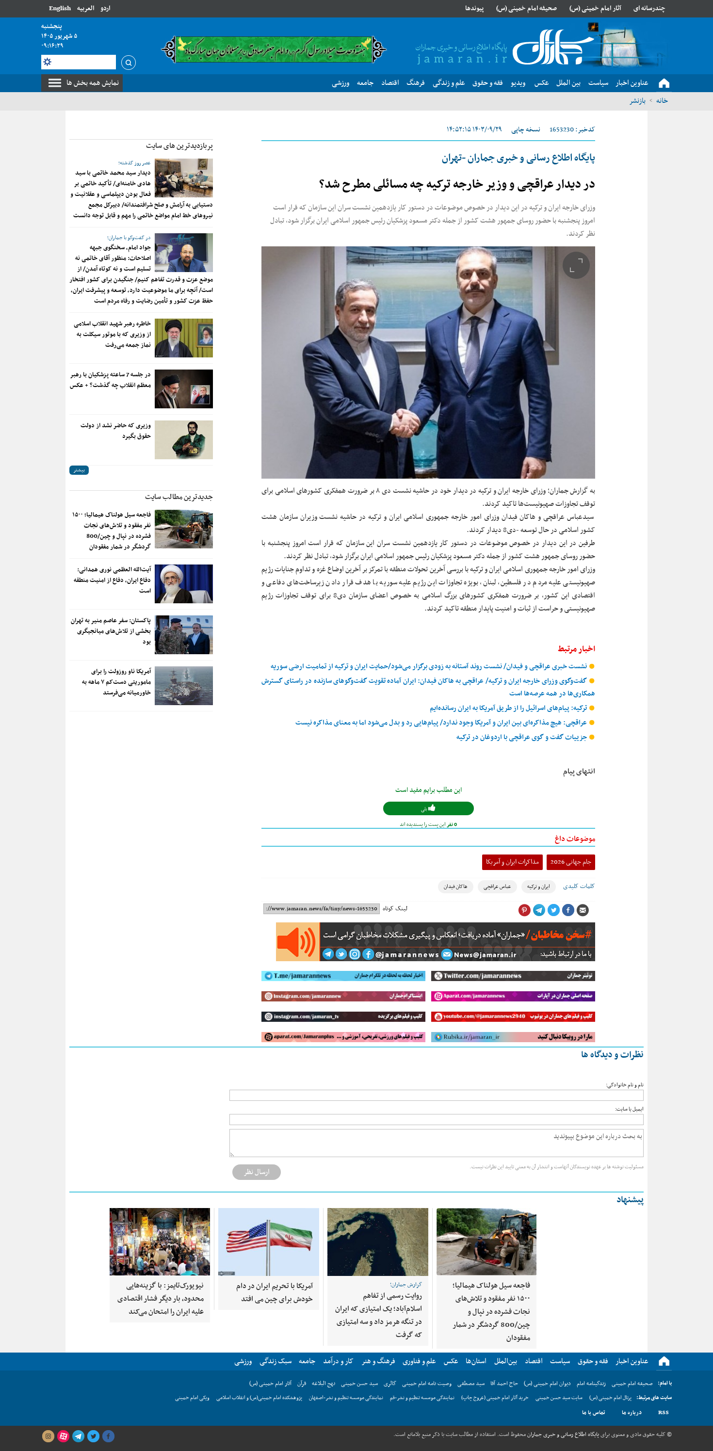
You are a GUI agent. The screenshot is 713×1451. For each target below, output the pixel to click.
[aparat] (63, 1436)
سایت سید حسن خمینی (559, 1398)
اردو (105, 8)
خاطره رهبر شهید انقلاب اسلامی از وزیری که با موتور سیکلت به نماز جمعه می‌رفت (112, 335)
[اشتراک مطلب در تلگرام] (539, 910)
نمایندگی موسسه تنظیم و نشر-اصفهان (346, 1398)
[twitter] (93, 1436)
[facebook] (108, 1436)
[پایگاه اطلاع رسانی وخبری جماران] (503, 48)
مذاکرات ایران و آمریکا (512, 862)
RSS (663, 1413)
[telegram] (78, 1436)
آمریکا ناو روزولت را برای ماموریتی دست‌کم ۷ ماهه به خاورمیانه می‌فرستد (116, 682)
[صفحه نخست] (664, 83)
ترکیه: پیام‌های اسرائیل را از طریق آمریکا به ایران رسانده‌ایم (509, 708)
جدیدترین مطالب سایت (179, 497)
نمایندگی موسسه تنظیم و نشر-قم (422, 1398)
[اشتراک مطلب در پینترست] (524, 910)
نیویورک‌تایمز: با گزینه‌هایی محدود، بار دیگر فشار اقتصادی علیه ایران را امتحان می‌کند (160, 1298)
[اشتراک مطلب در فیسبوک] (568, 910)
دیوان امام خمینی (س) (547, 1383)
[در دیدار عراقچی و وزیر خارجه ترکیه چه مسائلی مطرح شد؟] (428, 362)
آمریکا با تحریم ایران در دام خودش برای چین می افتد (274, 1293)
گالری (390, 1383)
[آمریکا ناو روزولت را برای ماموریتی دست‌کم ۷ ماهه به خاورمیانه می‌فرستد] (184, 685)
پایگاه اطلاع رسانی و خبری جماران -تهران (518, 158)
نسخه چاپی (525, 130)
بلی (424, 809)
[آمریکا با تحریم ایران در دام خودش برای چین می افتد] (268, 1242)
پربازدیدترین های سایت (179, 146)
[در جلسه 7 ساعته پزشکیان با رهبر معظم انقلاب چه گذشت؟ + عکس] (184, 389)
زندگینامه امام (591, 1383)
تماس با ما (593, 1413)
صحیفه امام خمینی (632, 1383)
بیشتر (79, 470)
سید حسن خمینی (359, 1383)
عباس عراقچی (497, 886)
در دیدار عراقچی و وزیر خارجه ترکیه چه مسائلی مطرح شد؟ (457, 185)
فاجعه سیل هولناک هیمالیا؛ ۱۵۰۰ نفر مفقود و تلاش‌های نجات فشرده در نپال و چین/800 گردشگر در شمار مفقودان (111, 531)
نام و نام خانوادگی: (625, 1085)
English (60, 8)
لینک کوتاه (395, 908)
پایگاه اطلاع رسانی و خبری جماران (562, 1434)
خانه (662, 101)
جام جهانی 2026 (571, 862)
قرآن (301, 1383)
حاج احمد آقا (504, 1383)
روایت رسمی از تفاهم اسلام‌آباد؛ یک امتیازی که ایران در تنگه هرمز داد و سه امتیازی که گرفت (378, 1315)
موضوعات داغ (575, 839)
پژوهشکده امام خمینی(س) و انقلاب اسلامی (259, 1398)
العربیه (85, 8)
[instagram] (48, 1436)
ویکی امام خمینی (192, 1398)
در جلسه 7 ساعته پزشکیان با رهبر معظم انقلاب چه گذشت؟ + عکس (110, 380)
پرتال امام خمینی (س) (610, 1398)
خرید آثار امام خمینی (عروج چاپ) (495, 1398)
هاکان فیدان (456, 886)
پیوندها (474, 8)
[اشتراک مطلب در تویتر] (553, 910)
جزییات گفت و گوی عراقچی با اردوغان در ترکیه (522, 737)
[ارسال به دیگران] (582, 910)
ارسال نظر (256, 1172)
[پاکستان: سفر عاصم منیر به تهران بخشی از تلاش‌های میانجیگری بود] (184, 634)
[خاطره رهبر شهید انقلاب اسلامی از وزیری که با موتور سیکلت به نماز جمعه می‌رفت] (184, 338)
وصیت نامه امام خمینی (427, 1383)
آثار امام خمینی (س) (595, 8)
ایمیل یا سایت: (629, 1109)
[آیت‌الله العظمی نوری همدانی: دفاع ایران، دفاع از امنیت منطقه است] (184, 583)
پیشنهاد (630, 1200)
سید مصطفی (471, 1383)
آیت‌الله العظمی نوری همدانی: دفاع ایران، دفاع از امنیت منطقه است (112, 580)
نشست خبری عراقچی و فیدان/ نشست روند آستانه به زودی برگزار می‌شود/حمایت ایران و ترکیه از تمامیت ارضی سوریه (429, 667)
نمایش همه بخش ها (92, 83)
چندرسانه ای (649, 8)
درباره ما (632, 1413)
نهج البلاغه (323, 1383)
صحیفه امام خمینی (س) (526, 8)
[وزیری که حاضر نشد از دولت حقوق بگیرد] (184, 439)
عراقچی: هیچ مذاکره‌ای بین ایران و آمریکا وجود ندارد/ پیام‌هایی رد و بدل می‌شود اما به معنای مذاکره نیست (441, 723)
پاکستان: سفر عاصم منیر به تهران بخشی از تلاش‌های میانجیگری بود (111, 631)
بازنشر (637, 101)
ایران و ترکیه (538, 886)
